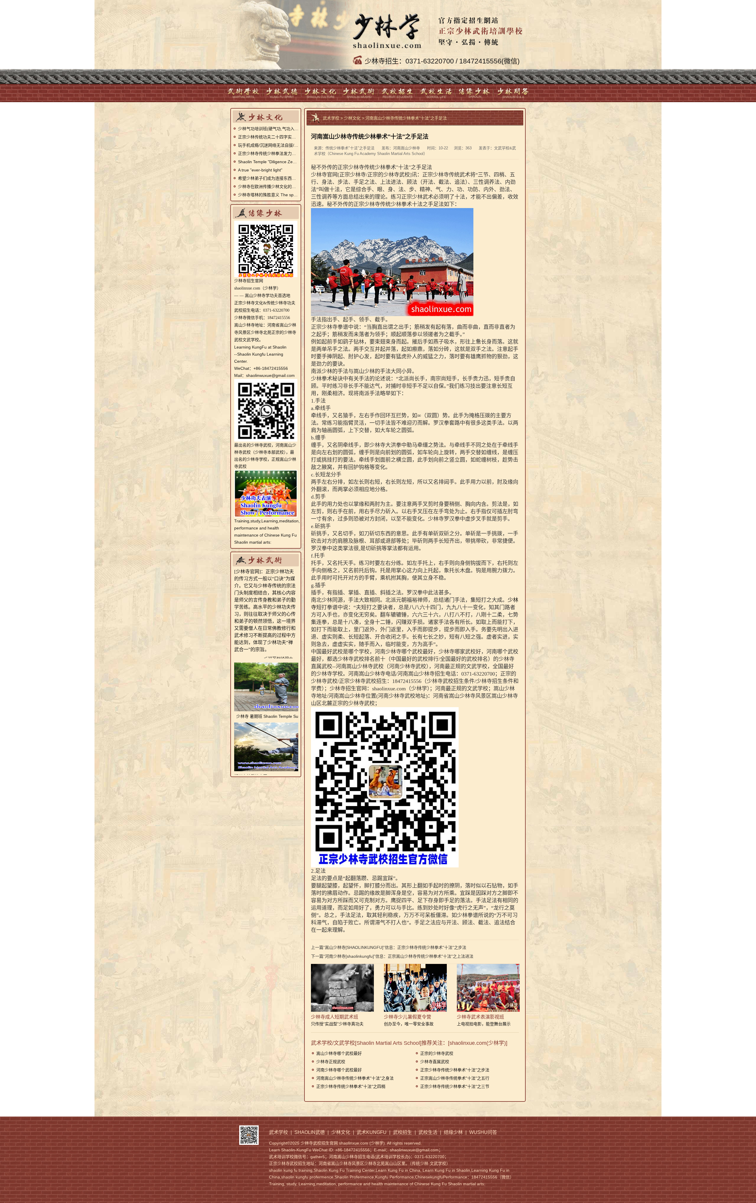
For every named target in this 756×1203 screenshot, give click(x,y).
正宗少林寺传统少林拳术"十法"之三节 (454, 1086)
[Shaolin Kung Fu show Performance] (265, 473)
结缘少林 (474, 93)
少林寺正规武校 (330, 1061)
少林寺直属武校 (434, 1061)
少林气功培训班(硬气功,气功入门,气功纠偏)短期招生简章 (268, 128)
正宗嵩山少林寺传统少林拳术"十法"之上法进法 (430, 956)
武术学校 (244, 93)
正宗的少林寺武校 (436, 1053)
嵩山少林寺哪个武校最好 (339, 1053)
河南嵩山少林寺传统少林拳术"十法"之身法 (355, 1078)
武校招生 (397, 93)
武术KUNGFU (359, 93)
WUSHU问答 (512, 93)
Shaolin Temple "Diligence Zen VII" (268, 161)
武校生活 (436, 93)
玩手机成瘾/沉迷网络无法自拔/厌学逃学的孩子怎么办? (268, 145)
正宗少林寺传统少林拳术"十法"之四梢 (350, 1086)
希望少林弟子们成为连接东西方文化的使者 (268, 178)
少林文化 (321, 93)
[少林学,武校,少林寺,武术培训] (439, 27)
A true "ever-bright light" (260, 170)
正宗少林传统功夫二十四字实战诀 (268, 137)
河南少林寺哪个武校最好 (339, 1070)
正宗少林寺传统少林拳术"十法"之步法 (431, 947)
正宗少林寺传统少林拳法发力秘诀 (268, 153)
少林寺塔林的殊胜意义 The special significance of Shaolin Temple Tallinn (268, 194)
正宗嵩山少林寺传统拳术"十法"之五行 (454, 1078)
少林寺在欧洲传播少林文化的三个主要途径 (268, 186)
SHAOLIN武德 (282, 93)
